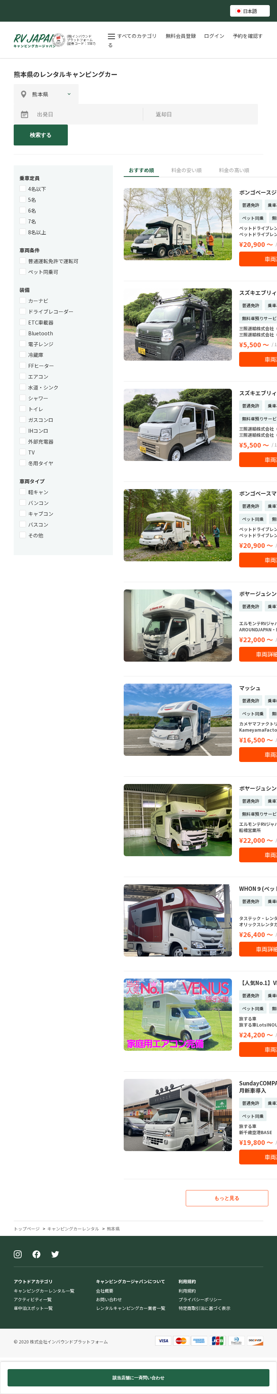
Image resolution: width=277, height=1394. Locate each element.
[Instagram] (18, 1254)
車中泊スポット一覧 (33, 1308)
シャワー (38, 398)
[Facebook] (36, 1254)
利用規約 (187, 1291)
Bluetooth (40, 333)
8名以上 (37, 232)
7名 (32, 221)
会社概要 (104, 1291)
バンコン (38, 502)
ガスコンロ (40, 419)
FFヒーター (41, 365)
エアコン (38, 376)
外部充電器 (40, 441)
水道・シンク (43, 387)
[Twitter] (55, 1254)
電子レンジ (40, 344)
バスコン (38, 524)
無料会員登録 (181, 35)
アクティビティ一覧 (33, 1299)
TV (31, 452)
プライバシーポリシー (200, 1299)
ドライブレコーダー (51, 311)
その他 (35, 535)
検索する (41, 135)
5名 (32, 199)
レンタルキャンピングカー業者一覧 (130, 1308)
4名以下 (37, 188)
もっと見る (226, 1198)
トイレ (35, 409)
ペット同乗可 (43, 271)
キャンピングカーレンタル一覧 (44, 1291)
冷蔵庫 (35, 354)
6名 (32, 210)
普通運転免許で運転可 (53, 261)
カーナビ (38, 300)
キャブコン (40, 513)
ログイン (214, 35)
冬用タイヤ (40, 463)
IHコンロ (38, 430)
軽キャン (38, 492)
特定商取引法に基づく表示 (204, 1308)
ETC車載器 (40, 322)
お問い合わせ (109, 1299)
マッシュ (250, 688)
